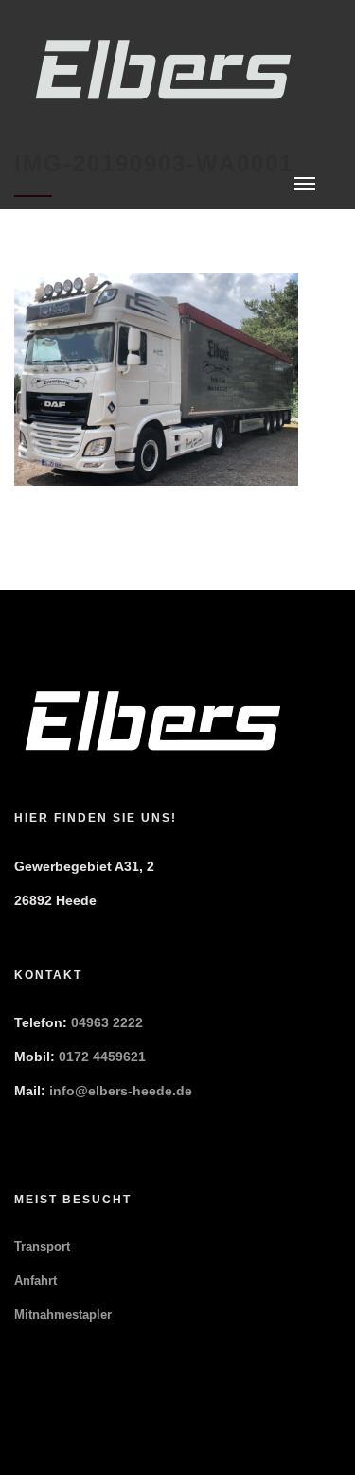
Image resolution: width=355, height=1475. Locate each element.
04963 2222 (107, 1022)
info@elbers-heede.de (120, 1090)
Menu (304, 183)
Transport (42, 1246)
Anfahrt (35, 1280)
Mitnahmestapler (63, 1314)
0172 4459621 (102, 1056)
